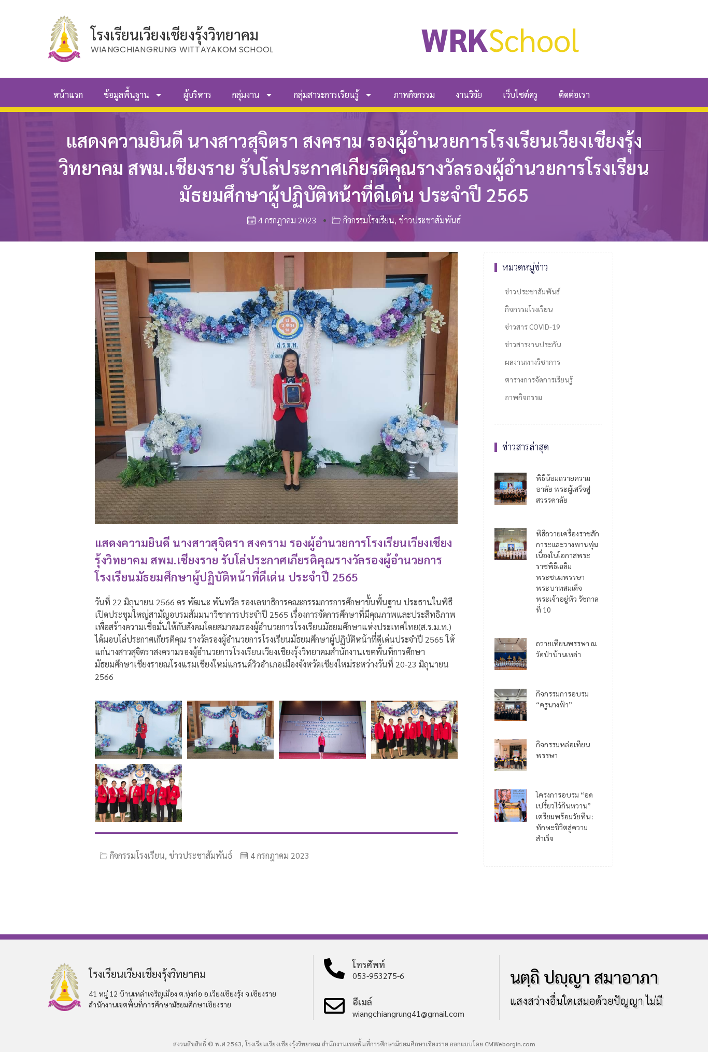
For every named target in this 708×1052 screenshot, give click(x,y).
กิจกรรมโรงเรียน (368, 220)
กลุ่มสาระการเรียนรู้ (326, 94)
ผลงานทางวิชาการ (532, 361)
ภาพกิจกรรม (414, 94)
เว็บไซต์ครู (520, 94)
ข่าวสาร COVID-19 (532, 326)
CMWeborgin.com (510, 1044)
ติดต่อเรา (574, 94)
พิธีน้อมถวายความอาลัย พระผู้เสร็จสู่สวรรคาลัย (563, 488)
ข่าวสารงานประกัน (533, 344)
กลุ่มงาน (246, 94)
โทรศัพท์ (368, 964)
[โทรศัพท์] (334, 968)
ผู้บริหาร (197, 94)
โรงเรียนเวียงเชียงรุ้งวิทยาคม (175, 34)
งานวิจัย (469, 94)
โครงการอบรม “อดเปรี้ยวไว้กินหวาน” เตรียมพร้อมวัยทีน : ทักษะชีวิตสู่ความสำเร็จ (564, 816)
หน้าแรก (68, 94)
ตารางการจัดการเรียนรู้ (539, 379)
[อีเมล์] (334, 1006)
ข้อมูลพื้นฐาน (126, 94)
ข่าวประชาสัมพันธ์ (430, 220)
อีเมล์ (362, 1001)
